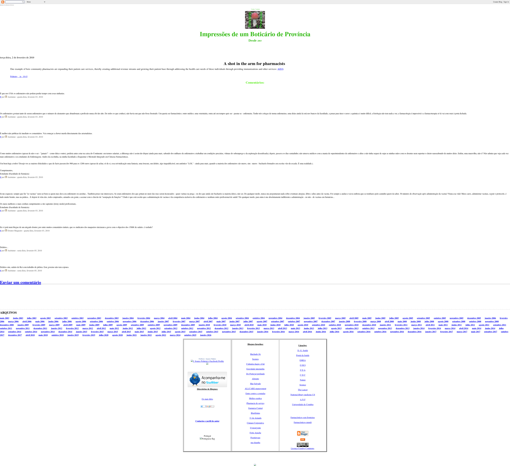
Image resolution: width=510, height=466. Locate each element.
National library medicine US (302, 394)
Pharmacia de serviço (255, 403)
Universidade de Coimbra (302, 404)
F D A (302, 370)
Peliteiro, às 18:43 (18, 76)
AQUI (280, 68)
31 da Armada (255, 418)
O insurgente (255, 427)
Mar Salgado (255, 383)
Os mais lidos (207, 399)
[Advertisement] (255, 458)
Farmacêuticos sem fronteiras (303, 417)
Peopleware (255, 437)
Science (302, 384)
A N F (302, 399)
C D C (302, 375)
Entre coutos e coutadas (255, 393)
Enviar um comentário (20, 282)
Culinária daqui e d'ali (255, 364)
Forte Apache (255, 432)
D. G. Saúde (303, 350)
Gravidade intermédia (255, 368)
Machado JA (255, 354)
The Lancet (302, 389)
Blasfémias (255, 413)
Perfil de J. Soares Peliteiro (207, 359)
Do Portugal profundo (255, 373)
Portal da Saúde (302, 355)
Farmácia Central (255, 408)
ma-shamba (255, 442)
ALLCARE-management (255, 388)
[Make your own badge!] (207, 364)
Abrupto (255, 378)
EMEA (303, 360)
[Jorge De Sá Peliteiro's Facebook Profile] (207, 361)
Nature (303, 379)
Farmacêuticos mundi (303, 422)
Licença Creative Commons (302, 448)
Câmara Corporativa (255, 422)
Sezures (255, 359)
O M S (303, 365)
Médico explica (255, 398)
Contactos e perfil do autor (207, 420)
